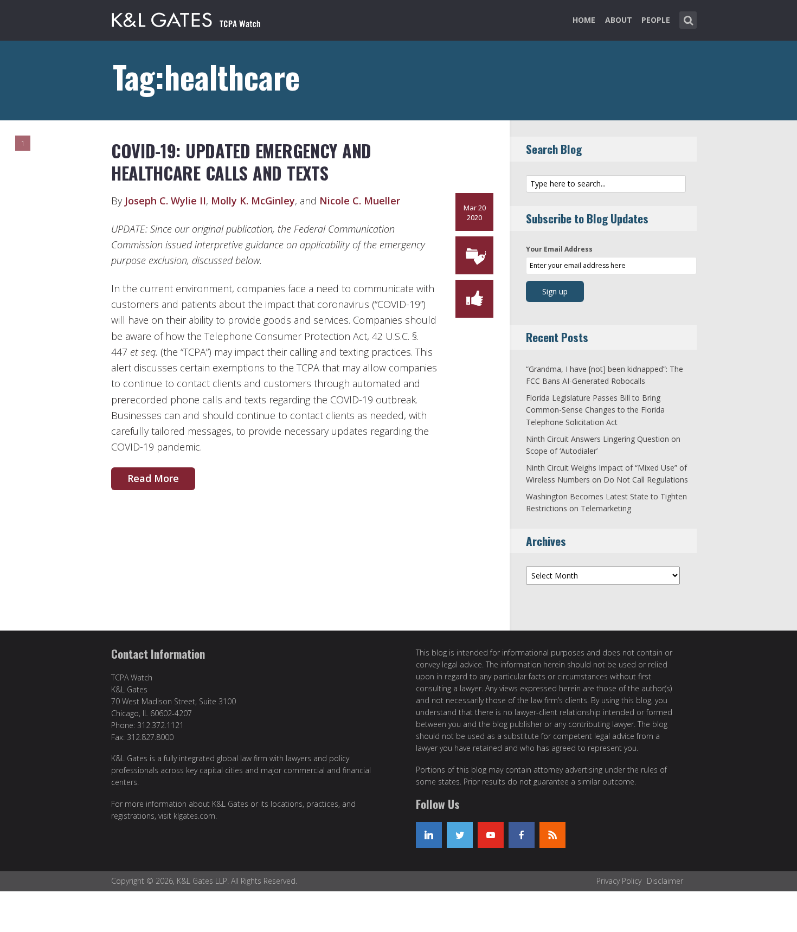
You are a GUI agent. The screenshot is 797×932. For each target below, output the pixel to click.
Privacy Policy (618, 881)
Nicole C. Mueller (359, 200)
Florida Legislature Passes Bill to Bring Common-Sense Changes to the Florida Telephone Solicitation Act (595, 410)
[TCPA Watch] (188, 18)
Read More (153, 478)
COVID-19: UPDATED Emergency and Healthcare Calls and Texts (241, 162)
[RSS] (552, 835)
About (618, 20)
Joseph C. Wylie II (165, 200)
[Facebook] (522, 835)
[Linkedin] (429, 835)
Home (584, 20)
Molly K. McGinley (253, 200)
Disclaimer (665, 881)
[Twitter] (460, 835)
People (655, 20)
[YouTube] (491, 835)
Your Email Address (559, 249)
